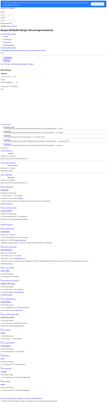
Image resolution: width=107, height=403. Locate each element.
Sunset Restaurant (5, 345)
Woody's (3, 384)
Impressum (39, 398)
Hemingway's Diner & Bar (8, 283)
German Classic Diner (6, 210)
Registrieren (12, 8)
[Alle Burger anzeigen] (6, 203)
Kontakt (33, 398)
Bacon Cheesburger (12, 165)
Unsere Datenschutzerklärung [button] (11, 5)
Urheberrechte (20, 398)
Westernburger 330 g (19, 326)
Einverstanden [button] (97, 4)
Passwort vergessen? (12, 26)
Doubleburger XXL (20, 258)
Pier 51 (2, 358)
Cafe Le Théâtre (5, 270)
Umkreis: (3, 79)
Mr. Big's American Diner (7, 317)
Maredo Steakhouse (6, 302)
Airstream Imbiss (5, 231)
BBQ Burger (11, 177)
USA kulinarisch (8, 57)
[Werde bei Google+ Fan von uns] (23, 50)
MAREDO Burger (18, 310)
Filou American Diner (9, 127)
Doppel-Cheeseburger (20, 240)
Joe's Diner (4, 371)
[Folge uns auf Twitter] (39, 50)
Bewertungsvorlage (11, 398)
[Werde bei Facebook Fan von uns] (8, 50)
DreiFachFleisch (8, 58)
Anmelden (3, 8)
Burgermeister (7, 131)
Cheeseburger (20, 198)
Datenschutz (27, 398)
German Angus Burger (22, 219)
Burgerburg (6, 60)
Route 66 (3, 333)
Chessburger (11, 153)
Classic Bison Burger (19, 292)
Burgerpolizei (7, 61)
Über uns (3, 398)
